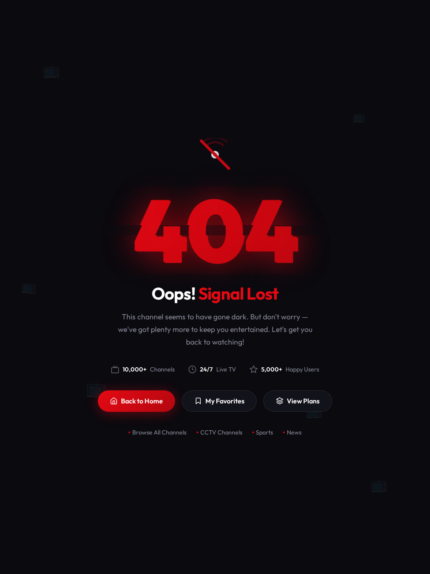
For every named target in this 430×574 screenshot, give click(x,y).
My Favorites (224, 401)
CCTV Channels (221, 432)
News (294, 432)
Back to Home (142, 401)
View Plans (303, 401)
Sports (264, 432)
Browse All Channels (159, 432)
